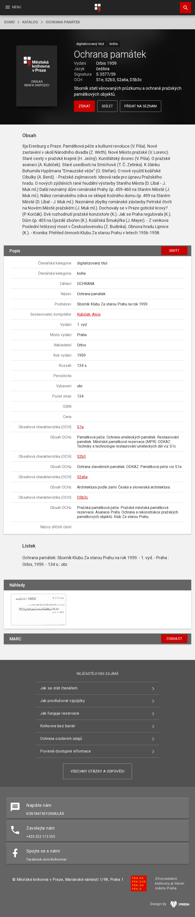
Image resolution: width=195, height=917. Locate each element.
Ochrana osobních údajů (61, 738)
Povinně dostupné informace (65, 751)
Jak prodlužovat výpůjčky (62, 700)
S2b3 (81, 456)
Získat (84, 106)
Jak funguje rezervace (59, 713)
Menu (13, 7)
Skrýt (174, 251)
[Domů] (97, 8)
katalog (30, 22)
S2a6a (82, 477)
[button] (36, 76)
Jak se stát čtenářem (59, 688)
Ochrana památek (63, 22)
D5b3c (82, 497)
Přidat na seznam (140, 106)
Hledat (184, 7)
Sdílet (107, 106)
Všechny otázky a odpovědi (98, 771)
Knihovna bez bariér (57, 726)
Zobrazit (174, 639)
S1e (80, 427)
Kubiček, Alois (89, 314)
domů (9, 22)
